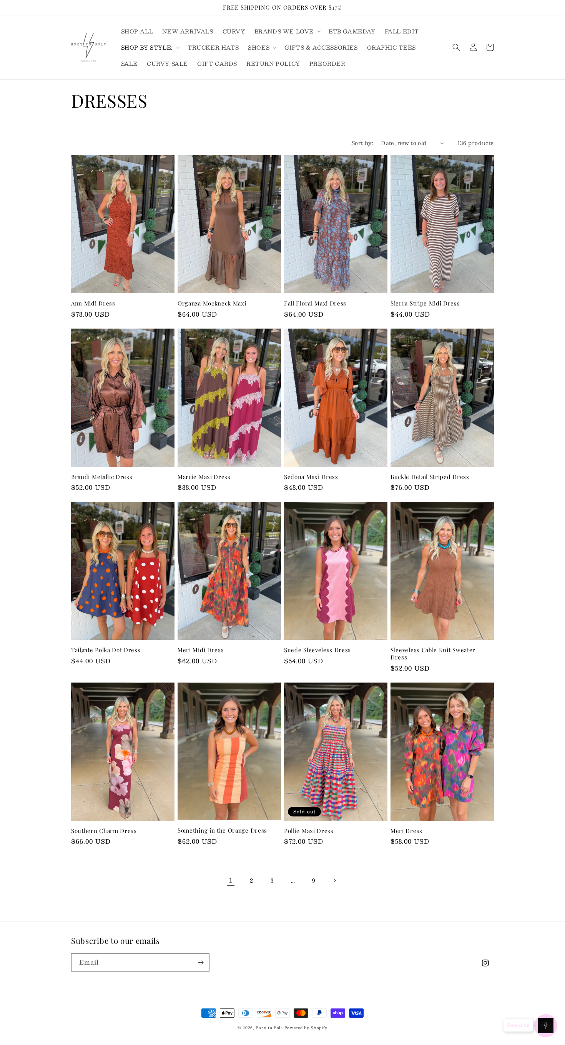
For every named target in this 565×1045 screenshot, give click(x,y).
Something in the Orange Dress (222, 830)
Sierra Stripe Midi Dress (425, 303)
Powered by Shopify (306, 1027)
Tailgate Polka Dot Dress (106, 650)
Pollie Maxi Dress (309, 831)
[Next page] (334, 880)
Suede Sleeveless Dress (317, 650)
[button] (287, 31)
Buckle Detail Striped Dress (430, 477)
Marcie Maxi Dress (204, 477)
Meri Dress (406, 831)
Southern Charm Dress (104, 831)
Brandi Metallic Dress (102, 477)
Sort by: (362, 142)
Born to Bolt (269, 1027)
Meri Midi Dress (201, 650)
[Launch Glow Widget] (545, 1025)
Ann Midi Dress (93, 303)
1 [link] (231, 880)
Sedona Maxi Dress (311, 477)
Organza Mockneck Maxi (212, 303)
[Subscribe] (200, 962)
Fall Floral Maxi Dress (315, 303)
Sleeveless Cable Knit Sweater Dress (433, 653)
